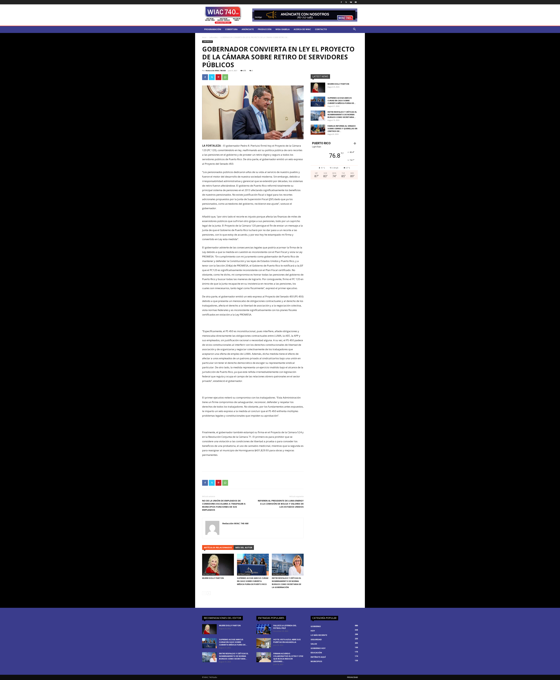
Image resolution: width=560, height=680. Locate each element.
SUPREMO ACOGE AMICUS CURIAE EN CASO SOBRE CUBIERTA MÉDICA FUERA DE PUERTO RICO (252, 581)
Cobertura (231, 29)
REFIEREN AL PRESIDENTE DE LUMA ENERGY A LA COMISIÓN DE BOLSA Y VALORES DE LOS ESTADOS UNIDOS (281, 503)
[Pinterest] (218, 77)
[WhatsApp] (225, 77)
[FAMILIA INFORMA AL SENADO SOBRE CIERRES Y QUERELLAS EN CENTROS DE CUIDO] (318, 130)
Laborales (213, 37)
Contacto (321, 29)
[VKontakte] (351, 2)
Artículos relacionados (218, 547)
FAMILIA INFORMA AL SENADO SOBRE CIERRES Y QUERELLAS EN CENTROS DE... (342, 128)
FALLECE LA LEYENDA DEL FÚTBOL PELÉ (284, 626)
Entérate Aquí (209, 574)
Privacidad (352, 677)
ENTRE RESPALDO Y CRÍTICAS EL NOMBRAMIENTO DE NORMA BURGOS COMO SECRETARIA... (342, 114)
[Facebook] (341, 2)
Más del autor (243, 547)
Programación (212, 29)
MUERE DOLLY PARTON (213, 578)
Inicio (204, 37)
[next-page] (208, 593)
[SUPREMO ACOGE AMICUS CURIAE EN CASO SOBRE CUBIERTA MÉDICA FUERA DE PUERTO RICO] (253, 565)
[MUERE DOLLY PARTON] (218, 565)
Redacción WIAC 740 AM (216, 70)
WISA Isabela (282, 29)
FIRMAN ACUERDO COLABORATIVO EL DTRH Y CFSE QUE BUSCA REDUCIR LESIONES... (288, 657)
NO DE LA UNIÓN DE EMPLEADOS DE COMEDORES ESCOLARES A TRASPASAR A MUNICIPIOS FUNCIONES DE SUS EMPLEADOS (223, 505)
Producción (264, 29)
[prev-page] (204, 593)
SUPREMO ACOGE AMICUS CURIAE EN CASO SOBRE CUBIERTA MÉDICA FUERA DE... (342, 100)
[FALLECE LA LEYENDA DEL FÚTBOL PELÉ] (263, 629)
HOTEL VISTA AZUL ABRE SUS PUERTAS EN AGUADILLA (287, 640)
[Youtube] (356, 2)
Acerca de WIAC (302, 29)
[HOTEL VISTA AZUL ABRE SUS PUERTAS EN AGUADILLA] (263, 643)
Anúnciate (248, 29)
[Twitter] (346, 2)
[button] (354, 29)
